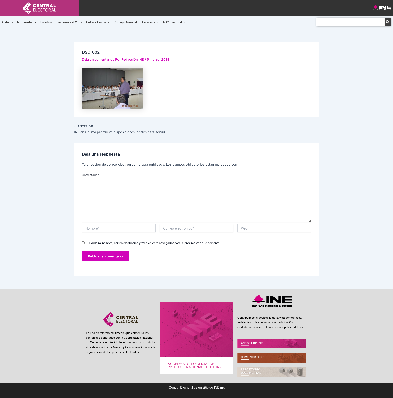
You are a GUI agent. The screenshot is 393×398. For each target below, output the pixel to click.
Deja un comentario (97, 59)
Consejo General (125, 22)
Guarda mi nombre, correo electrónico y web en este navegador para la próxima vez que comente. (154, 243)
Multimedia (25, 22)
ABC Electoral (172, 22)
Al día (5, 22)
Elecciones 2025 (67, 22)
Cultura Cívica (96, 22)
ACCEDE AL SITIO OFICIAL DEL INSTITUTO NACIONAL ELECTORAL (196, 365)
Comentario (90, 175)
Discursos (148, 22)
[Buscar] (388, 22)
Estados (46, 22)
